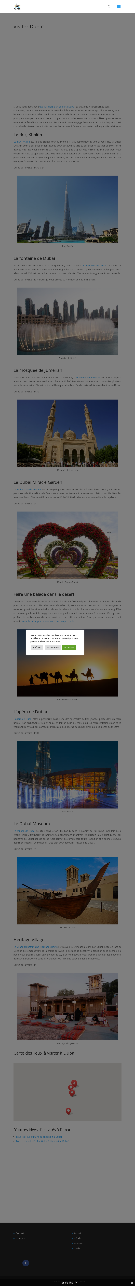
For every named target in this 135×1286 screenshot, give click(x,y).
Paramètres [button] (53, 647)
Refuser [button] (37, 647)
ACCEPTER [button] (69, 647)
